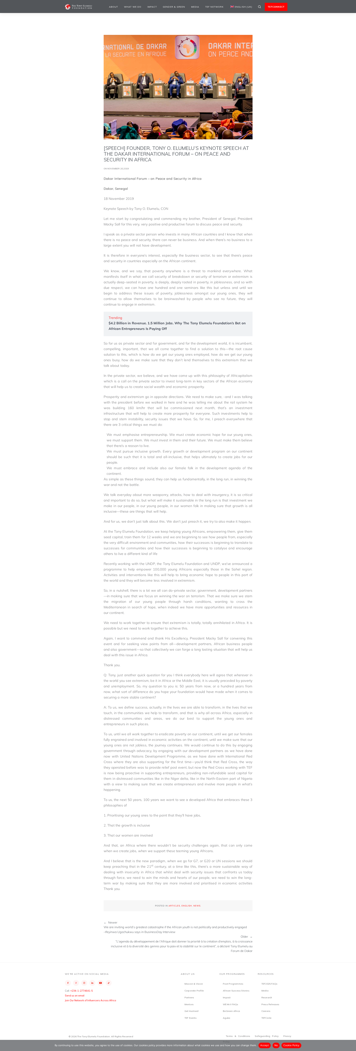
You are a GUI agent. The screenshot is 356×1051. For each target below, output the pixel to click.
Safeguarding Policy (267, 1036)
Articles (174, 905)
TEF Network (214, 6)
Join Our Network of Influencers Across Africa (90, 1000)
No (276, 1045)
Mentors (189, 1004)
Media (195, 6)
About (113, 6)
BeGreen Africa (231, 1011)
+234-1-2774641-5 (81, 990)
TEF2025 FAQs (269, 983)
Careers (265, 1011)
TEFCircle (266, 1017)
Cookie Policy (291, 1045)
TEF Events (190, 1017)
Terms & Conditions (238, 1036)
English (187, 905)
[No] (351, 1045)
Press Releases (270, 1004)
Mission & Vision (193, 983)
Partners (189, 997)
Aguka (226, 1017)
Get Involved (191, 1011)
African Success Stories (236, 990)
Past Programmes (233, 983)
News (196, 905)
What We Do (132, 6)
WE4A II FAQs (230, 1004)
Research (266, 997)
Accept (264, 1045)
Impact (152, 6)
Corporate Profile (194, 990)
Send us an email (74, 995)
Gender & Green (174, 6)
